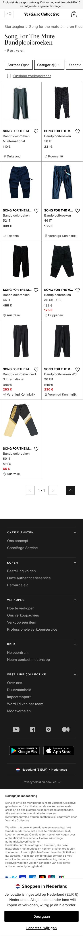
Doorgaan (41, 916)
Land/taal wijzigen (41, 927)
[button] (74, 14)
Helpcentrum (18, 652)
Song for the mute (44, 26)
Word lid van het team (25, 703)
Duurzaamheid (19, 689)
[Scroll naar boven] (70, 490)
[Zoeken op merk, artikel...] (9, 14)
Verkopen (16, 600)
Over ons (14, 682)
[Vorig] (30, 490)
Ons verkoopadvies (23, 615)
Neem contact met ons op (28, 659)
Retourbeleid (18, 585)
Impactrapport (19, 696)
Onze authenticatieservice (29, 578)
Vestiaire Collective (26, 674)
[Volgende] (52, 490)
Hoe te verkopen (21, 608)
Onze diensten (20, 532)
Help (11, 644)
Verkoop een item (21, 622)
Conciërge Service (22, 547)
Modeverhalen (19, 711)
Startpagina (14, 26)
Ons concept (17, 540)
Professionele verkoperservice (32, 629)
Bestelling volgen (21, 571)
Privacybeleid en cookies (39, 782)
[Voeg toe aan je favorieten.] (36, 131)
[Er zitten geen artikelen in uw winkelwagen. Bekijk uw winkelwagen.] (74, 14)
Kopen (12, 563)
